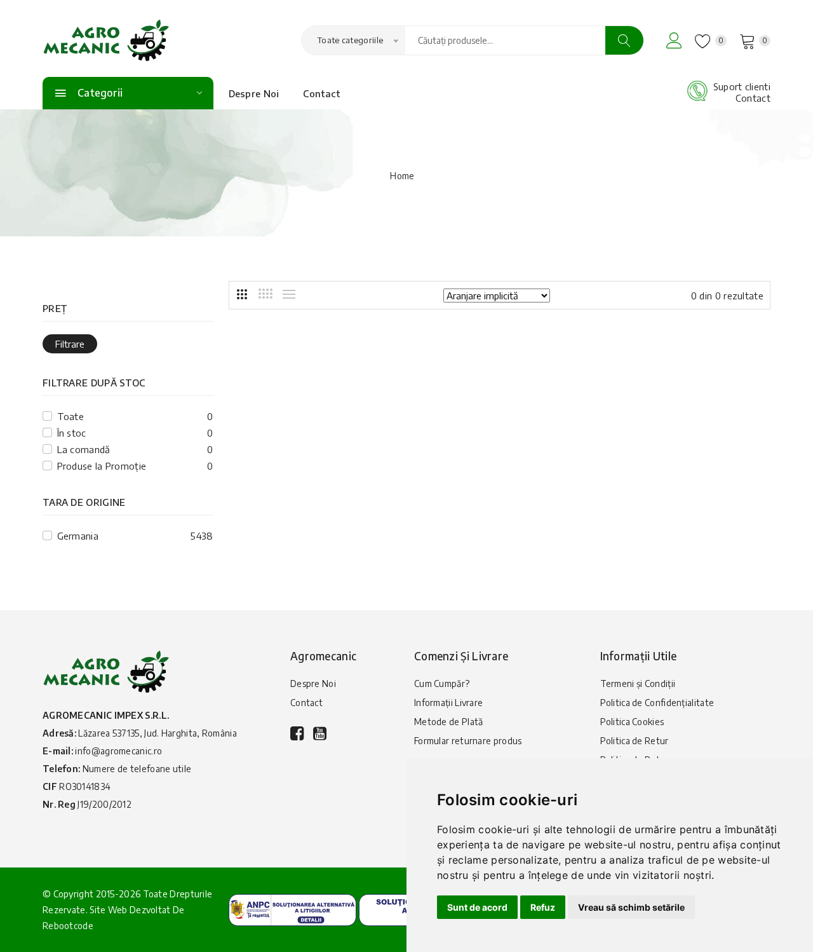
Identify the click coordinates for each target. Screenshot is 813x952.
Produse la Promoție (102, 466)
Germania (77, 535)
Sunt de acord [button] (477, 907)
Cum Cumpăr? (441, 683)
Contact (321, 93)
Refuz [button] (542, 907)
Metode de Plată (448, 721)
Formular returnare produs (468, 740)
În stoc (71, 433)
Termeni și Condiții (638, 683)
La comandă (84, 449)
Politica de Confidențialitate (657, 702)
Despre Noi (254, 93)
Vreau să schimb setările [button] (631, 907)
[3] (242, 294)
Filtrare (69, 344)
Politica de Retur (634, 740)
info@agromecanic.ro (118, 750)
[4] (265, 294)
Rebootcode (68, 925)
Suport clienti (741, 86)
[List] (289, 294)
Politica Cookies (632, 721)
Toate (70, 416)
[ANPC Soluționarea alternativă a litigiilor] (292, 909)
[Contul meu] (674, 40)
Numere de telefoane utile (137, 768)
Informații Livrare (448, 702)
